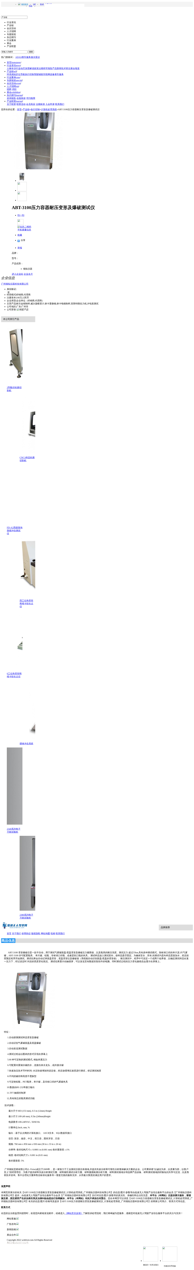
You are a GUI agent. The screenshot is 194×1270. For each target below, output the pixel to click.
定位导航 (20, 74)
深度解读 (29, 68)
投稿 (53, 933)
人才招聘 (13, 86)
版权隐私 (35, 933)
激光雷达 (35, 57)
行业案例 (13, 77)
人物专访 (11, 68)
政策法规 (38, 68)
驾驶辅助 (38, 74)
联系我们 (59, 104)
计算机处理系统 (49, 109)
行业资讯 (13, 65)
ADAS (18, 57)
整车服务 (26, 57)
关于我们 (16, 933)
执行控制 (29, 74)
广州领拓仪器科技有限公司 (14, 284)
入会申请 (50, 104)
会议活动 (14, 83)
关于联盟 (11, 104)
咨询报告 (11, 98)
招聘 (9, 89)
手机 (30, 6)
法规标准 (40, 104)
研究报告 (47, 68)
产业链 (12, 71)
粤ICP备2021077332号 (18, 1242)
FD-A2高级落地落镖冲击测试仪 (14, 530)
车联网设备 (49, 74)
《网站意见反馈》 (74, 1213)
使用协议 (26, 933)
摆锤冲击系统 (26, 743)
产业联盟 (14, 101)
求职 (14, 89)
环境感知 (11, 74)
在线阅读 (21, 98)
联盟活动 (21, 104)
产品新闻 (56, 68)
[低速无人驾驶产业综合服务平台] (14, 928)
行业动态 (20, 68)
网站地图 (45, 933)
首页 (14, 62)
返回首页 (24, 4)
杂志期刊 (14, 95)
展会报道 (75, 68)
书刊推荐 (30, 98)
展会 (13, 92)
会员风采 (30, 104)
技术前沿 (65, 68)
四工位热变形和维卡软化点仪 (26, 603)
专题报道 (14, 80)
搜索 (31, 52)
